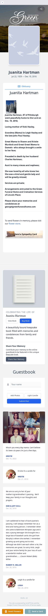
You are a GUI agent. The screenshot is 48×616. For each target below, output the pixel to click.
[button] (24, 427)
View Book (12, 321)
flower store (14, 223)
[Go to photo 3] (24, 441)
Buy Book (25, 321)
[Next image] (42, 427)
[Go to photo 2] (23, 441)
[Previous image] (5, 427)
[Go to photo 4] (26, 441)
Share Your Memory (16, 359)
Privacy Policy (17, 605)
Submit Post (24, 401)
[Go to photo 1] (21, 441)
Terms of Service (30, 605)
